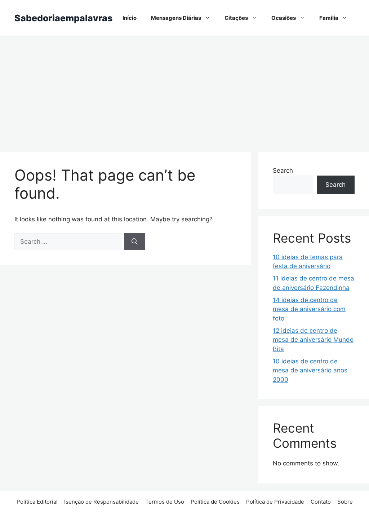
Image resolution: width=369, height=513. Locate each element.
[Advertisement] (184, 90)
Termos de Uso (164, 501)
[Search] (134, 242)
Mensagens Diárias (176, 17)
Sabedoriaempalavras (63, 18)
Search (283, 170)
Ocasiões (283, 17)
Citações (236, 17)
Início (130, 17)
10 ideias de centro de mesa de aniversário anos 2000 (310, 370)
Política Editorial (37, 501)
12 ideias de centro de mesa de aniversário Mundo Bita (313, 340)
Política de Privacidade (275, 501)
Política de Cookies (215, 501)
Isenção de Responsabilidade (101, 501)
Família (328, 17)
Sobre (345, 501)
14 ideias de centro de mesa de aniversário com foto (309, 309)
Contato (321, 501)
